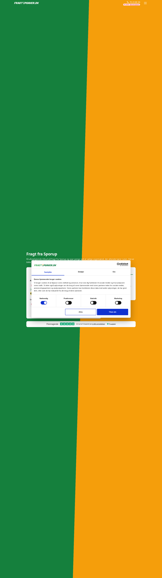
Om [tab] (114, 272)
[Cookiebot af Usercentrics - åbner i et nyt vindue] (118, 264)
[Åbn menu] (145, 3)
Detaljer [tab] (81, 272)
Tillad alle (112, 312)
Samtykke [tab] (48, 272)
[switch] (68, 303)
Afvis (81, 312)
